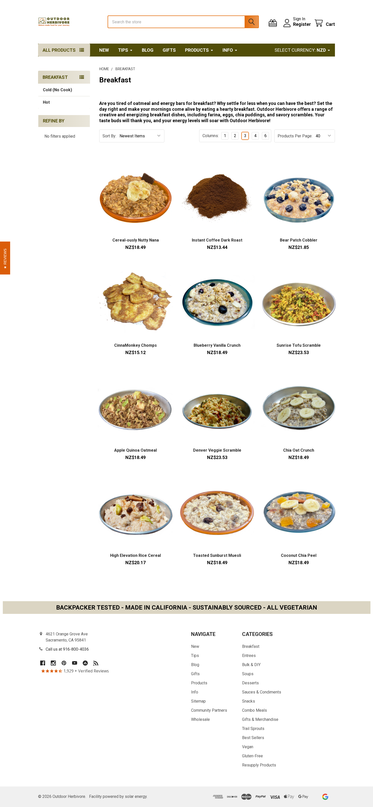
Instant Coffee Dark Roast (217, 240)
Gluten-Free (252, 756)
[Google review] (325, 797)
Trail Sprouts (253, 728)
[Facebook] (42, 663)
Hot (46, 102)
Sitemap (198, 701)
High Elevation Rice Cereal (135, 555)
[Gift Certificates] (274, 23)
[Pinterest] (64, 663)
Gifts (169, 50)
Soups (247, 673)
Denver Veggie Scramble (217, 450)
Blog (148, 50)
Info (228, 50)
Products (197, 50)
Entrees (249, 655)
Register (302, 24)
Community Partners (209, 710)
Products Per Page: (295, 136)
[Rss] (95, 663)
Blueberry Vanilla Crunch (217, 345)
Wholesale (200, 719)
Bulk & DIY (251, 664)
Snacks (248, 701)
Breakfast (250, 646)
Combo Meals (254, 710)
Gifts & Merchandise (260, 719)
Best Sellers (253, 737)
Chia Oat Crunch (298, 450)
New (104, 50)
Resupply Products (259, 765)
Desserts (250, 683)
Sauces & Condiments (261, 692)
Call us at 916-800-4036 (67, 649)
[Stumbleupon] (85, 663)
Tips (123, 50)
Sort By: (109, 136)
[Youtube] (74, 663)
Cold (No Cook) (57, 89)
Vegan (247, 746)
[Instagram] (53, 663)
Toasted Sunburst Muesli (217, 555)
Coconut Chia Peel (298, 555)
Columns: (210, 135)
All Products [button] (59, 50)
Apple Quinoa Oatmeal (135, 450)
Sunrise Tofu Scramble (299, 345)
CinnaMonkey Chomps (135, 345)
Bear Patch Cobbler (298, 240)
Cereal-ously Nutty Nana (135, 240)
